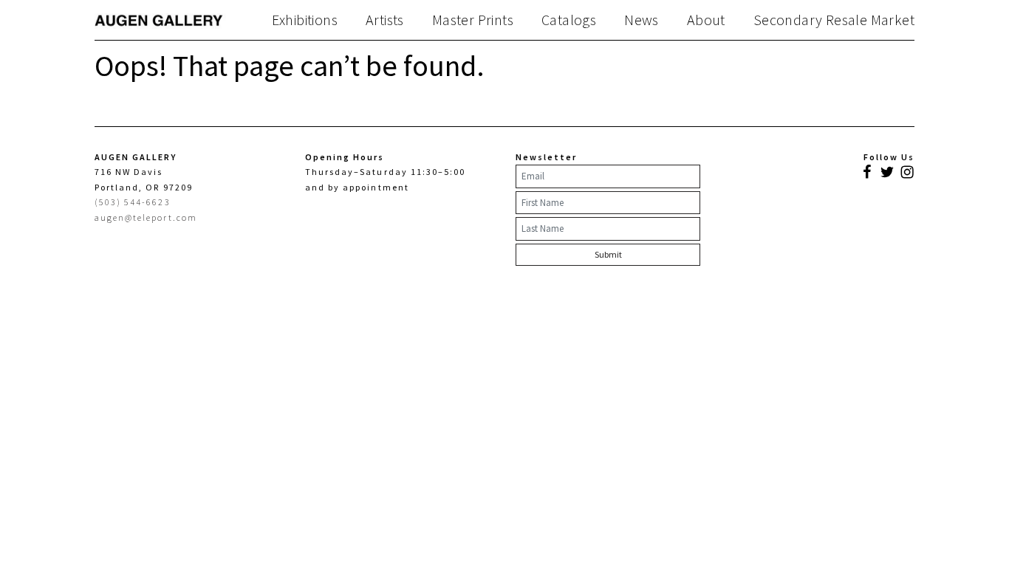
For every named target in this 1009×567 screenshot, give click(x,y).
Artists (385, 20)
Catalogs (568, 20)
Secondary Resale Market (833, 20)
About (706, 20)
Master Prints (472, 20)
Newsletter (546, 156)
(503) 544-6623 (133, 201)
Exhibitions (305, 20)
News (641, 20)
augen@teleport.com (146, 217)
